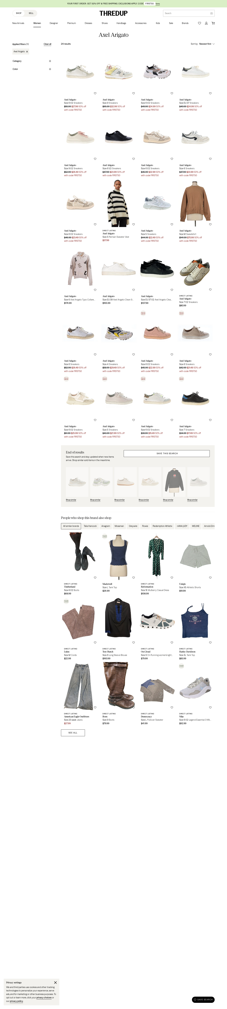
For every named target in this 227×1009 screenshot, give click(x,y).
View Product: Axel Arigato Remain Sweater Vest (118, 212)
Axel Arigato (19, 51)
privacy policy (16, 1001)
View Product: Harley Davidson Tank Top (195, 630)
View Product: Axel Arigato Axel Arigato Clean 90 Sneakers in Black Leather (157, 277)
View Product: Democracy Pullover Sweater (157, 694)
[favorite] (95, 93)
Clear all (47, 44)
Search (168, 13)
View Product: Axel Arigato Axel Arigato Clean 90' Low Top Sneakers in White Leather (118, 277)
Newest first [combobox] (205, 43)
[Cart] (213, 23)
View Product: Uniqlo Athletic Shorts (195, 565)
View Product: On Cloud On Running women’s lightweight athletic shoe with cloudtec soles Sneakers (157, 630)
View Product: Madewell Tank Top (118, 565)
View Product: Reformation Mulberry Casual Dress (157, 565)
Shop (18, 13)
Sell (31, 13)
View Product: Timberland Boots (80, 565)
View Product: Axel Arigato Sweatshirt (195, 212)
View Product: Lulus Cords (80, 630)
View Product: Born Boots (118, 694)
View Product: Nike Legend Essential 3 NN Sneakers (195, 694)
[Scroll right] (209, 526)
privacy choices (44, 997)
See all (73, 733)
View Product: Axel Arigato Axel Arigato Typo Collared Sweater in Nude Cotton (80, 277)
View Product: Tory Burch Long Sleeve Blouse (118, 630)
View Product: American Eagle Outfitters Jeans (80, 694)
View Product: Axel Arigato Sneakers (80, 81)
